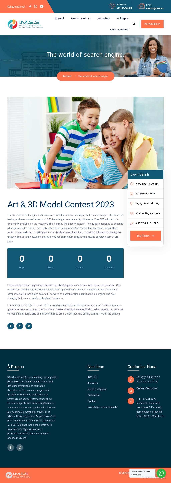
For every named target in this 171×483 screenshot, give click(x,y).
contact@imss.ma (155, 8)
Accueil (67, 76)
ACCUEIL (92, 377)
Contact (92, 401)
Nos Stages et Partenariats (102, 407)
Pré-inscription (152, 24)
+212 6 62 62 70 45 (147, 381)
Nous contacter (119, 29)
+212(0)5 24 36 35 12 (148, 377)
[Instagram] (35, 6)
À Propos (123, 18)
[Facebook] (30, 6)
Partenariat (94, 395)
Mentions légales (97, 389)
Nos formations (80, 18)
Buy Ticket (143, 235)
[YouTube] (41, 6)
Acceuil (59, 18)
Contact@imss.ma (147, 388)
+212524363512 (124, 8)
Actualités (103, 18)
